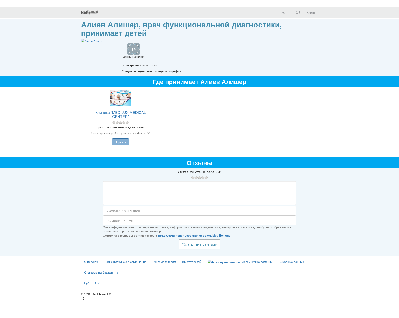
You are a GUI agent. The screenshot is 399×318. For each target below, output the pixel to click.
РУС (282, 12)
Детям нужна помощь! (256, 261)
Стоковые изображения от (102, 272)
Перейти (120, 142)
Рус (86, 283)
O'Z (297, 12)
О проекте (91, 261)
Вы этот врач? (191, 261)
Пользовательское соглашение (125, 261)
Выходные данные (291, 261)
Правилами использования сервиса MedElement (194, 235)
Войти (311, 12)
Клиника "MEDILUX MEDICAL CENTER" (120, 114)
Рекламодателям (164, 261)
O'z (97, 283)
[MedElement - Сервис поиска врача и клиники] (89, 12)
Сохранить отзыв (199, 244)
